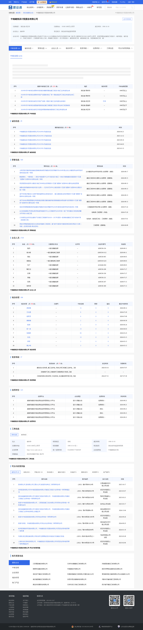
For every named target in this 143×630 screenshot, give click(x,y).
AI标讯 (89, 7)
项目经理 (15, 297)
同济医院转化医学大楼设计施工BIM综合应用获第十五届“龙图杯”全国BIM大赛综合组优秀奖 (49, 183)
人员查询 (11, 607)
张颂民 (29, 333)
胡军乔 (29, 316)
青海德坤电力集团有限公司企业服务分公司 (116, 574)
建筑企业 (11, 603)
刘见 (28, 337)
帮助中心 (16, 2)
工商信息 (15, 429)
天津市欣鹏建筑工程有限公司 (76, 563)
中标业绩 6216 (16, 56)
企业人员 (15, 238)
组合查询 (30, 7)
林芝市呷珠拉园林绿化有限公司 (112, 569)
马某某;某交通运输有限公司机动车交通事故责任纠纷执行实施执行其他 (41, 536)
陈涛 (28, 325)
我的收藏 (114, 2)
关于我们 (25, 600)
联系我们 (25, 614)
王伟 (104, 101)
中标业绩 (11, 605)
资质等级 (15, 357)
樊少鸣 (29, 345)
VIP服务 (25, 603)
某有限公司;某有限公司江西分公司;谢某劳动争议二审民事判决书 (39, 484)
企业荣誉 (11, 614)
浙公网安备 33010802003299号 (83, 626)
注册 (129, 2)
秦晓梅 (29, 320)
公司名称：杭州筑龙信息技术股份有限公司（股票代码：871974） (57, 603)
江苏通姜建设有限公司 (40, 563)
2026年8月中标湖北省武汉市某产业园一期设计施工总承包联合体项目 (43, 101)
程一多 (29, 329)
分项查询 (40, 7)
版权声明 (25, 616)
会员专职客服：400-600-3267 (46, 600)
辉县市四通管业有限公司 (41, 584)
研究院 (99, 7)
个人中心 (122, 2)
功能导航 (95, 2)
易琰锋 (29, 308)
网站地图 (25, 612)
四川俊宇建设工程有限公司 (110, 584)
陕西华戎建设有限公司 (40, 569)
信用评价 (15, 390)
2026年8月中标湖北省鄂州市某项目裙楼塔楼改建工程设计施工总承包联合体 (45, 90)
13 (80, 329)
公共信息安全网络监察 (127, 626)
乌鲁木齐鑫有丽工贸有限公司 (111, 579)
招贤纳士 (25, 605)
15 (80, 308)
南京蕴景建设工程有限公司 (41, 579)
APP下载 (31, 2)
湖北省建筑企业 (28, 13)
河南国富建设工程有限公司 (110, 563)
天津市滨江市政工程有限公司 (76, 584)
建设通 (18, 13)
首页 (10, 2)
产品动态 (24, 2)
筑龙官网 (25, 607)
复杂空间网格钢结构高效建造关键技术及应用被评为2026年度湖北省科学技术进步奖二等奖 (49, 207)
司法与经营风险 (18, 466)
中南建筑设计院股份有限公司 (45, 13)
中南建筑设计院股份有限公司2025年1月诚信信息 (35, 148)
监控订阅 (105, 2)
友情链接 (25, 609)
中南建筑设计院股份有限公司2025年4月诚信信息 (35, 144)
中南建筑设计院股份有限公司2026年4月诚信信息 (35, 131)
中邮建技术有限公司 (74, 569)
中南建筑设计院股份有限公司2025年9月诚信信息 (35, 140)
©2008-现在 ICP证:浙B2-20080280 (19, 626)
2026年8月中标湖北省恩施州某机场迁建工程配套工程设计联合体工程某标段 (45, 105)
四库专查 (59, 7)
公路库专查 (69, 7)
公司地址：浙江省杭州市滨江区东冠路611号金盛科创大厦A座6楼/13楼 (58, 605)
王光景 (29, 312)
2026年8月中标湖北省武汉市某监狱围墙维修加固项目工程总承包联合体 (44, 109)
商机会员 (54, 2)
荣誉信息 (15, 160)
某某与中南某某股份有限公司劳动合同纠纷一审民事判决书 (37, 517)
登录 (133, 2)
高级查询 (50, 7)
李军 (28, 341)
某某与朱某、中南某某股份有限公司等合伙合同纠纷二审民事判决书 (40, 523)
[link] (18, 13)
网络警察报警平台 (107, 626)
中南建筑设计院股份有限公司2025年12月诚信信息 (36, 136)
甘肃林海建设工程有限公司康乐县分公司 (80, 574)
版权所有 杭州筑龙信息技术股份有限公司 (43, 626)
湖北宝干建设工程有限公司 (41, 574)
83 (80, 333)
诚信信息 (15, 121)
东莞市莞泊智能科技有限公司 (76, 579)
